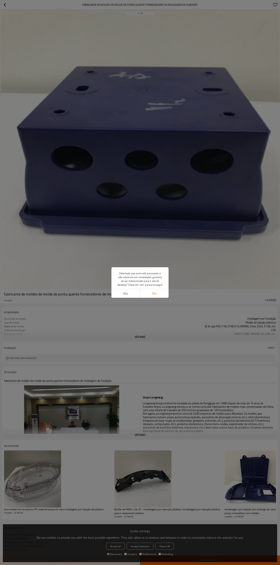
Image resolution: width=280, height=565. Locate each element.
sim (154, 293)
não (125, 293)
